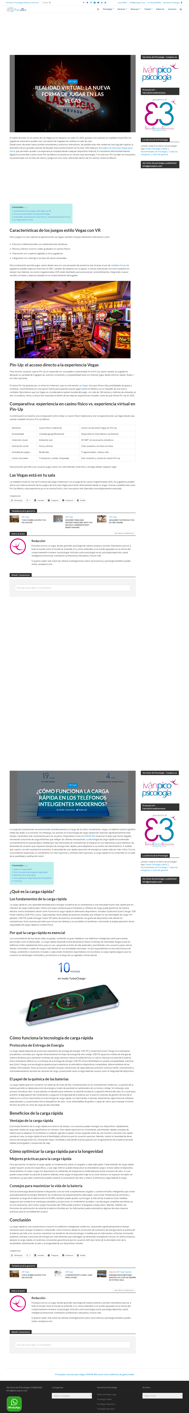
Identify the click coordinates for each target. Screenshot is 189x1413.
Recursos (135, 9)
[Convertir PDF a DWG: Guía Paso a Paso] (58, 1273)
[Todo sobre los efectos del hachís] (14, 518)
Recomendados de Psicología (154, 151)
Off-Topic (73, 81)
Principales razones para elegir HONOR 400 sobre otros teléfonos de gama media (94, 1374)
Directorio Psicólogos (171, 2)
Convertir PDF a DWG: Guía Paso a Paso (78, 1276)
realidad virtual (118, 265)
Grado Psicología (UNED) (156, 148)
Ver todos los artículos (124, 533)
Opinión (128, 1272)
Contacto (172, 9)
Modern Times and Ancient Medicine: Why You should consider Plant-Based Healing (78, 523)
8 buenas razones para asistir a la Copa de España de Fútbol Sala (122, 1277)
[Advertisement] (94, 36)
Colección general (160, 154)
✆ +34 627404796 (154, 2)
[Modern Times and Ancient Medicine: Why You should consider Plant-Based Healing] (58, 518)
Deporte (112, 1272)
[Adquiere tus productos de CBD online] (101, 518)
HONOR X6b (89, 836)
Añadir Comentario (67, 106)
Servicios (121, 9)
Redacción (82, 106)
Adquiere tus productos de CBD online (121, 521)
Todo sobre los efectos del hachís (34, 521)
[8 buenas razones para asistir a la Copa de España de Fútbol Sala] (101, 1273)
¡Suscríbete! (122, 2)
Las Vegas (83, 385)
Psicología (107, 9)
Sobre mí (160, 9)
